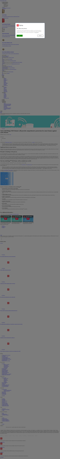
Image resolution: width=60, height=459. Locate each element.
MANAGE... (40, 35)
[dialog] (30, 30)
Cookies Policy (37, 32)
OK (19, 35)
